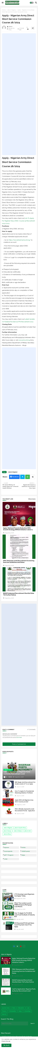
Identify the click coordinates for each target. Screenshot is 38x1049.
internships (27, 1011)
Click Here (19, 737)
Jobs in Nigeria (11, 10)
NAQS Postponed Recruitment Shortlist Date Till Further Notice (18, 594)
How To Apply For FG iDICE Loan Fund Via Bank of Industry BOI (24, 914)
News (14, 1008)
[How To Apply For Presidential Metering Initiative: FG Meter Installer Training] (8, 793)
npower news (6, 1008)
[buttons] (14, 946)
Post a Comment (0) (19, 744)
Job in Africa (7, 834)
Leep (5, 859)
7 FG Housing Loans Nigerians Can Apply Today (24, 895)
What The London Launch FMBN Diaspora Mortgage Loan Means (23, 904)
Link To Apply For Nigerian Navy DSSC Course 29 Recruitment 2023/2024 (18, 220)
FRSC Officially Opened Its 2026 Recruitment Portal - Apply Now (25, 809)
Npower (6, 847)
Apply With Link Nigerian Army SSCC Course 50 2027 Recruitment (24, 801)
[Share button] (32, 477)
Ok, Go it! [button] (6, 1045)
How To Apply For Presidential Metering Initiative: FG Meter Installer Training (24, 792)
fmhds (23, 847)
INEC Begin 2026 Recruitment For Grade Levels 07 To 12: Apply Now (25, 783)
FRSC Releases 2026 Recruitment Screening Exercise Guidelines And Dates (18, 561)
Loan (28, 1008)
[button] (32, 3)
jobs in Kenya (7, 831)
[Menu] (2, 3)
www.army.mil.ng (24, 340)
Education (21, 1008)
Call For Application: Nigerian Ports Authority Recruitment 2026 (23, 990)
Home (4, 10)
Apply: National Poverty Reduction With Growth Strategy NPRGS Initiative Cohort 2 (18, 528)
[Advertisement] (19, 94)
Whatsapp (27, 477)
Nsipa (23, 855)
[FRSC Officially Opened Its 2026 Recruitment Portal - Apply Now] (8, 811)
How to (4, 1014)
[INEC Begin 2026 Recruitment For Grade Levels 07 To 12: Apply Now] (8, 784)
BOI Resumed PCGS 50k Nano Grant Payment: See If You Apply (24, 924)
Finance (4, 1011)
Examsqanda (8, 851)
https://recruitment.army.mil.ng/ (20, 240)
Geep (20, 1011)
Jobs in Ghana (18, 831)
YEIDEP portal (26, 851)
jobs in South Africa (20, 827)
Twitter (22, 477)
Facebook (15, 476)
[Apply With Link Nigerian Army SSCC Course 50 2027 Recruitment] (8, 802)
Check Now (5, 1041)
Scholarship (12, 1011)
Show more (31, 499)
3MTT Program (8, 855)
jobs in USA (27, 831)
